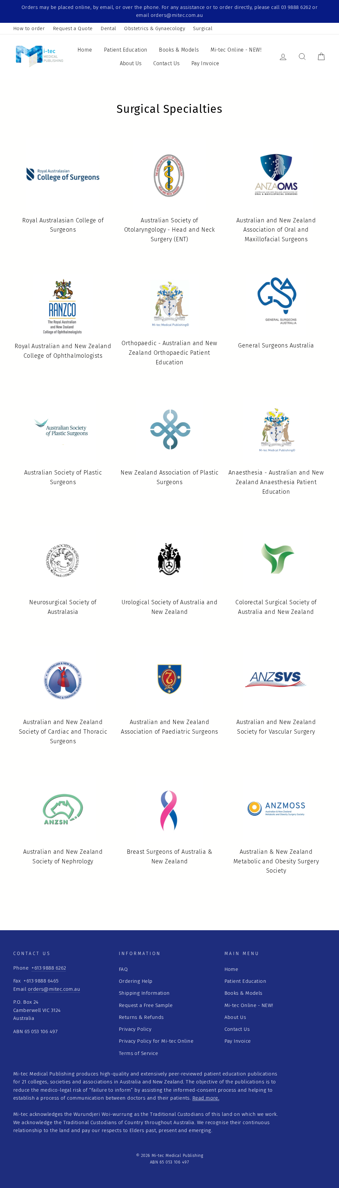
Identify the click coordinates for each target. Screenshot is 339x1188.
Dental (108, 28)
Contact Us (166, 63)
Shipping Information (144, 993)
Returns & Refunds (141, 1017)
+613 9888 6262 (48, 968)
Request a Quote (73, 28)
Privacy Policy (135, 1029)
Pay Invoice (205, 63)
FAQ (123, 969)
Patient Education (125, 50)
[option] (169, 11)
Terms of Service (138, 1053)
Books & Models (179, 50)
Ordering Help (136, 981)
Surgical (202, 28)
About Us (131, 63)
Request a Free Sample (145, 1005)
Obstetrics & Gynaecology (154, 28)
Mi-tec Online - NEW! (236, 50)
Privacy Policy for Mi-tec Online (156, 1041)
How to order (29, 28)
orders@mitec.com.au (54, 989)
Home (84, 50)
